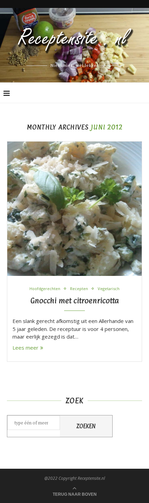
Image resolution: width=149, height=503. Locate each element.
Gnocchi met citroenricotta (74, 300)
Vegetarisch (109, 288)
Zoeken (86, 426)
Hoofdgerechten (44, 288)
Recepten (79, 288)
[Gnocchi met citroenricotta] (74, 209)
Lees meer (25, 347)
